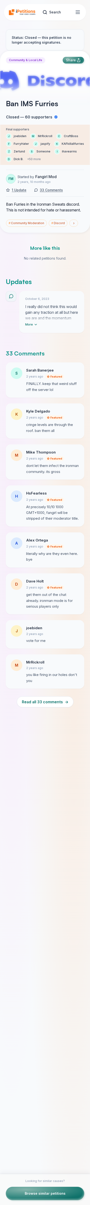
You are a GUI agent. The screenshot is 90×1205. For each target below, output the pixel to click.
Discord (58, 223)
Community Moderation (26, 223)
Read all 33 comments (45, 701)
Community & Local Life (25, 60)
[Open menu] (77, 12)
